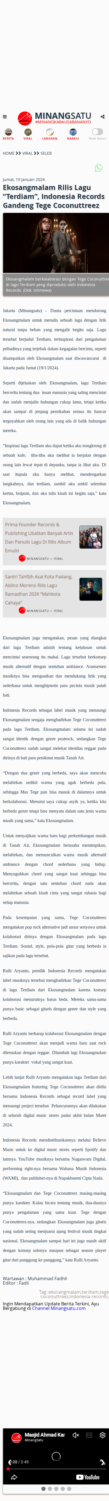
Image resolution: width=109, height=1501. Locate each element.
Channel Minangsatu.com (59, 1308)
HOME (9, 153)
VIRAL (27, 153)
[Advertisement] (54, 54)
